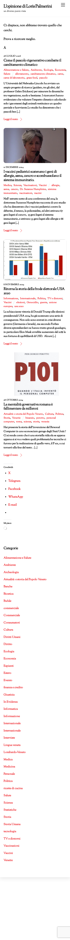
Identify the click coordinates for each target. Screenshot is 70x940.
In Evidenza (11, 702)
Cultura (49, 414)
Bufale (7, 601)
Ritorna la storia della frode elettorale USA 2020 (34, 291)
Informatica (11, 709)
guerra (43, 302)
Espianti (9, 666)
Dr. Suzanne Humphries (33, 189)
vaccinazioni (25, 193)
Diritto (8, 644)
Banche (8, 587)
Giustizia (9, 695)
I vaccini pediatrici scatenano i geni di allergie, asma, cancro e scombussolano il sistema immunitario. (33, 176)
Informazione (11, 298)
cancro (14, 189)
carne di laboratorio (14, 78)
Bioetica (8, 594)
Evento (8, 680)
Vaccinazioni (30, 185)
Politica (41, 298)
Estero (7, 673)
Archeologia (11, 572)
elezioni (20, 302)
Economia (60, 70)
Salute (7, 74)
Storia (7, 418)
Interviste (9, 738)
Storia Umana (12, 824)
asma (6, 189)
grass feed (32, 78)
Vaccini (43, 185)
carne (60, 74)
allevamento (22, 74)
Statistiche (10, 810)
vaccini (37, 193)
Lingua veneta (12, 745)
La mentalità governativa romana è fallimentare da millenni (28, 406)
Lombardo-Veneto (15, 752)
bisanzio (29, 418)
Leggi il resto (11, 119)
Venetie (16, 418)
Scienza (17, 185)
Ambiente (36, 70)
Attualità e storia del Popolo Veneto (23, 414)
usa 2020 (19, 306)
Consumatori (12, 623)
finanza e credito (13, 688)
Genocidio (32, 302)
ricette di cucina (13, 788)
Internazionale (28, 298)
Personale (9, 774)
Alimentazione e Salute (16, 70)
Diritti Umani (12, 637)
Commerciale (12, 615)
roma (19, 422)
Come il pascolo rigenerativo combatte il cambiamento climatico (32, 62)
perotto (40, 418)
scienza (27, 422)
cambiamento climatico (43, 74)
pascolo (43, 78)
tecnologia (10, 831)
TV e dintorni (54, 298)
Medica (7, 185)
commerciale (11, 608)
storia (36, 422)
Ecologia (48, 70)
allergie (55, 185)
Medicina (9, 767)
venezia (45, 422)
